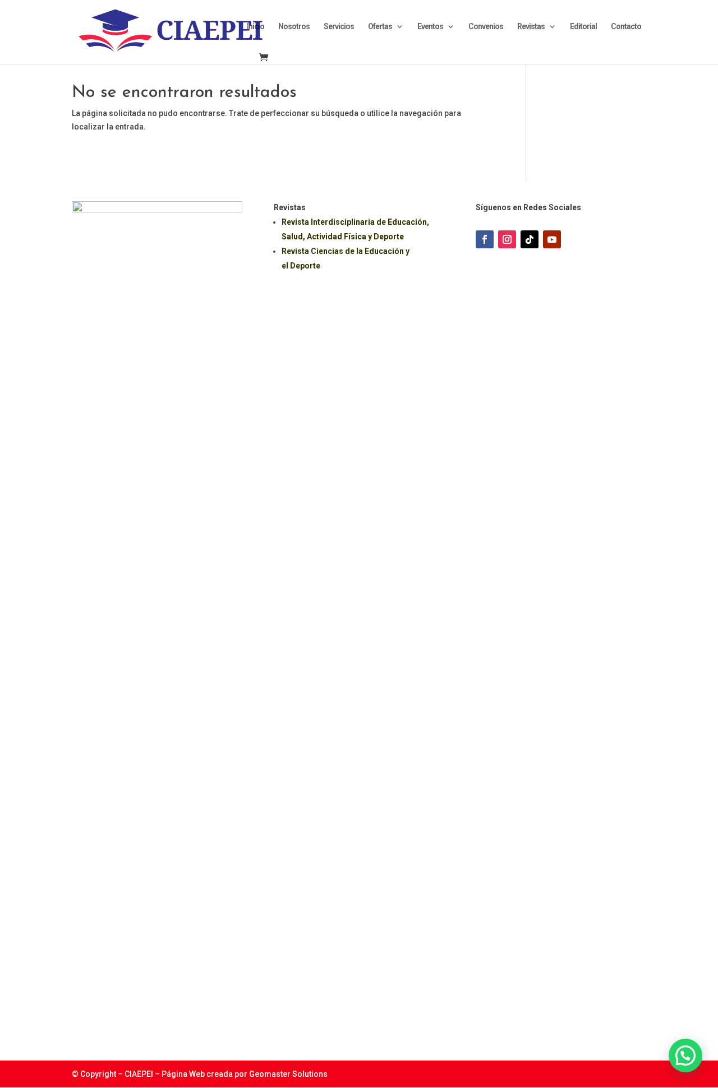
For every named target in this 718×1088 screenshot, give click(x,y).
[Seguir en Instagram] (507, 239)
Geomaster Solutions (288, 1074)
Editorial (583, 26)
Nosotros (294, 26)
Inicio (255, 26)
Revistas (531, 26)
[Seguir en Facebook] (485, 239)
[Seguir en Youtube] (552, 239)
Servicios (339, 26)
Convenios (485, 26)
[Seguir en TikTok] (529, 239)
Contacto (626, 26)
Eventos (430, 26)
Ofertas (380, 26)
